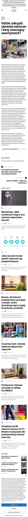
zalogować (8, 160)
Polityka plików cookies (9, 515)
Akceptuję (14, 505)
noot (5, 223)
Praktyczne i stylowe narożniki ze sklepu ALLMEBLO (11, 388)
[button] (26, 475)
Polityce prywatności (10, 501)
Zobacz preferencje (14, 512)
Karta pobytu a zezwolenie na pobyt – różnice (9, 457)
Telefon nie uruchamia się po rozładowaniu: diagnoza (9, 463)
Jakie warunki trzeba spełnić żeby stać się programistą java (11, 259)
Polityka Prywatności (19, 515)
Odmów (14, 508)
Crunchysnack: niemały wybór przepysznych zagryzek (13, 346)
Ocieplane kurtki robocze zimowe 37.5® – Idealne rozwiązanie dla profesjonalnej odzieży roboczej (13, 432)
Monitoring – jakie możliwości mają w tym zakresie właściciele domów (13, 216)
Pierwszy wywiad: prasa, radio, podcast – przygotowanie (9, 470)
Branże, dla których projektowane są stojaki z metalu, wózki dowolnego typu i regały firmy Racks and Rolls (13, 302)
